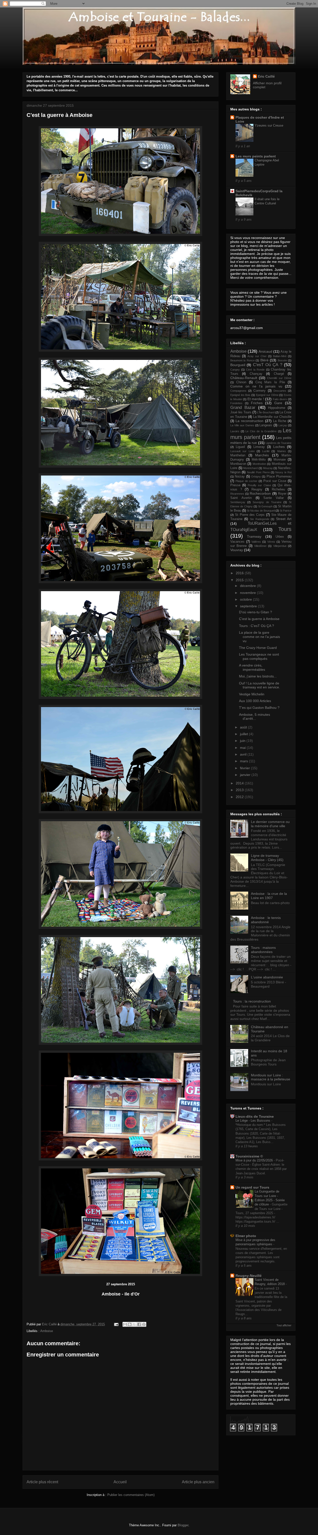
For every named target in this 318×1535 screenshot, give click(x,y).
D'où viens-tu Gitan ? (255, 612)
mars (244, 761)
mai (243, 748)
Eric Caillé (50, 1324)
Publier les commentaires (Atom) (131, 1495)
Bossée (282, 360)
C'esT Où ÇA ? (267, 364)
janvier (245, 775)
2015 (240, 580)
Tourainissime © (249, 1156)
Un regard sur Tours (252, 1187)
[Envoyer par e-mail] (124, 1324)
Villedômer (260, 545)
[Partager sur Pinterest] (143, 1324)
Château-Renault (243, 378)
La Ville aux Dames (242, 425)
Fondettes (236, 403)
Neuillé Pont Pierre (258, 472)
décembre (248, 586)
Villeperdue (279, 545)
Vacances (237, 541)
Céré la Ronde (255, 369)
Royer (282, 493)
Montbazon (238, 464)
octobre (246, 599)
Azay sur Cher (257, 356)
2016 (240, 573)
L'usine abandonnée (267, 977)
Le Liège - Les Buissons (253, 1120)
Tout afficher (284, 1325)
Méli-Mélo (259, 459)
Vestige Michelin (251, 694)
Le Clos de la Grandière (261, 431)
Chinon (241, 382)
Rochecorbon (260, 493)
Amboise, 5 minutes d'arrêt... (254, 717)
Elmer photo (246, 1236)
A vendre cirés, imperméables (252, 667)
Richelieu (278, 489)
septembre (249, 606)
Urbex (280, 536)
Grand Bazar (242, 407)
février (245, 768)
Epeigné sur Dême (267, 394)
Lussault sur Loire (242, 451)
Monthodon (259, 463)
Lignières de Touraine (278, 442)
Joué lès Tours (240, 412)
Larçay (282, 425)
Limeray (259, 447)
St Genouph (265, 506)
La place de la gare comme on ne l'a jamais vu (259, 636)
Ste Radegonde (259, 519)
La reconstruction (249, 421)
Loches (279, 447)
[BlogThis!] (129, 1324)
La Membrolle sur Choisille (272, 417)
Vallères (256, 541)
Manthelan (237, 455)
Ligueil (240, 447)
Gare (278, 403)
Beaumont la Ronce (242, 360)
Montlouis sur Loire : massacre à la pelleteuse (270, 1077)
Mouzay (268, 468)
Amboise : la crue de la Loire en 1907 (269, 896)
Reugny (256, 489)
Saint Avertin (241, 498)
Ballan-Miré (279, 356)
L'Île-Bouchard (266, 412)
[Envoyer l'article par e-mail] (115, 1324)
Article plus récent (42, 1482)
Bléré (264, 360)
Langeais (265, 425)
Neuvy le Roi (283, 472)
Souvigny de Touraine (267, 502)
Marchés (262, 455)
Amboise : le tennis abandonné (266, 920)
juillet (244, 734)
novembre (248, 593)
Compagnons (238, 390)
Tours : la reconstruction (252, 1001)
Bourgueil (237, 365)
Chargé (279, 374)
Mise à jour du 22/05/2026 (255, 1160)
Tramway (254, 536)
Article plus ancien (198, 1482)
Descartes (280, 390)
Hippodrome (276, 408)
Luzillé (266, 451)
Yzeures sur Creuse (269, 125)
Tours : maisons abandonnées (263, 950)
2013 (240, 790)
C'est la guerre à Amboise (259, 619)
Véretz (271, 541)
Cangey (235, 369)
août (244, 727)
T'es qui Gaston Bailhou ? (259, 708)
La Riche (279, 421)
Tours (284, 529)
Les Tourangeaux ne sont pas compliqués (259, 656)
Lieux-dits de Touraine (255, 1116)
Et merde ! (255, 399)
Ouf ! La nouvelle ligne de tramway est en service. (259, 685)
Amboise (46, 1331)
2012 (240, 797)
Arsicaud (265, 351)
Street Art (283, 519)
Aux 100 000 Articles (255, 701)
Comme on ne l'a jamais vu (256, 386)
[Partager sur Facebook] (139, 1324)
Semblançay (237, 502)
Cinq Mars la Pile (270, 382)
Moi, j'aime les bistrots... (258, 676)
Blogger (183, 1525)
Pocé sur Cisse (274, 481)
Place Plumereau (279, 476)
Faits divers (280, 399)
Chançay (256, 374)
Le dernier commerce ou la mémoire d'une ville (270, 824)
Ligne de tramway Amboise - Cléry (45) (267, 858)
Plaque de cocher (247, 481)
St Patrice (285, 510)
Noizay (240, 476)
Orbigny (256, 476)
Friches (257, 403)
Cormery (259, 390)
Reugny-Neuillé (249, 1276)
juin (243, 741)
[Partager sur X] (134, 1324)
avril (243, 754)
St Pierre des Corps (250, 515)
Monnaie (280, 459)
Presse (235, 485)
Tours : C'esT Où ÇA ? (256, 626)
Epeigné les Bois (240, 394)
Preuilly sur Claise (259, 485)
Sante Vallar (273, 498)
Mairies (281, 451)
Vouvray (236, 550)
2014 (240, 783)
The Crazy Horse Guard (258, 648)
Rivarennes (237, 493)
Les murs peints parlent (256, 156)
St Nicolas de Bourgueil (261, 510)
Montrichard (250, 468)
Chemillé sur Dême (279, 378)
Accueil (120, 1482)
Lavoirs (234, 431)
